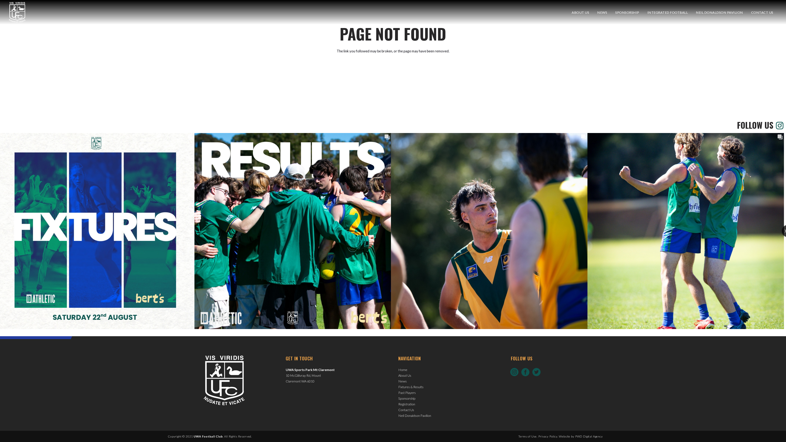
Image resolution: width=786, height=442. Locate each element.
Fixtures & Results (410, 387)
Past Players (407, 393)
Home (402, 370)
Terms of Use (527, 436)
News (402, 381)
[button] (592, 12)
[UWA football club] (17, 12)
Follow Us (755, 125)
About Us (404, 375)
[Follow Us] (778, 125)
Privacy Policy (547, 436)
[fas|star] (514, 372)
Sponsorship (407, 398)
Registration (406, 404)
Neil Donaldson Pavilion (414, 415)
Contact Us (406, 410)
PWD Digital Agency (589, 436)
